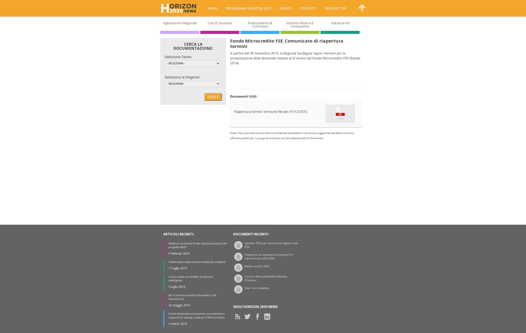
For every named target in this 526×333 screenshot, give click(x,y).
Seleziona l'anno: (178, 57)
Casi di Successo (220, 23)
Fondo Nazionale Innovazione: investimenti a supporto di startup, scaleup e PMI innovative (196, 315)
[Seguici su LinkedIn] (269, 316)
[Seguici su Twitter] (249, 316)
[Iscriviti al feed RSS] (239, 316)
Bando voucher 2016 (257, 266)
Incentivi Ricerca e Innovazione (300, 25)
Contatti (307, 8)
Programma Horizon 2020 (248, 8)
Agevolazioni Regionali (180, 23)
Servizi (285, 8)
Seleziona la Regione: (182, 77)
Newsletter (335, 8)
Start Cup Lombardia (257, 288)
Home (212, 8)
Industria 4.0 (340, 23)
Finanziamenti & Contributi (260, 25)
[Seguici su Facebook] (259, 316)
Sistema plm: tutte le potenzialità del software (196, 262)
